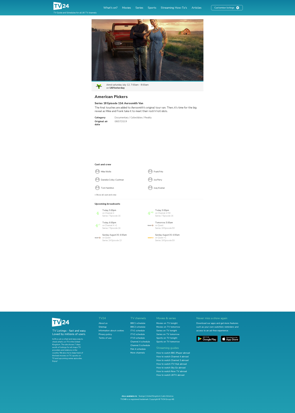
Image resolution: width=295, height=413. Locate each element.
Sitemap (103, 326)
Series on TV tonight (166, 330)
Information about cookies (111, 330)
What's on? (110, 8)
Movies (126, 8)
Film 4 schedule (138, 349)
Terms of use (105, 338)
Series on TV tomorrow (167, 334)
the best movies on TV (61, 355)
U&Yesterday (117, 87)
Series (139, 8)
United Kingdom (153, 396)
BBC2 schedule (137, 326)
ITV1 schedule (137, 330)
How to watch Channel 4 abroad (172, 356)
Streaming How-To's (174, 8)
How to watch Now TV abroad (171, 371)
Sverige (142, 396)
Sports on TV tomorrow (168, 341)
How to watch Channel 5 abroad (172, 360)
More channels (137, 352)
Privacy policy (105, 334)
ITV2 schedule (137, 334)
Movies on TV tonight (166, 323)
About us (103, 323)
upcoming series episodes (70, 358)
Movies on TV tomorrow (168, 326)
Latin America (167, 396)
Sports (152, 8)
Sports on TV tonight (166, 338)
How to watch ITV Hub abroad (171, 364)
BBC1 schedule (137, 323)
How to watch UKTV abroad (170, 375)
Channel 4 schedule (140, 341)
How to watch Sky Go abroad (170, 367)
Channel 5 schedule (140, 345)
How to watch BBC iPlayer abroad (173, 352)
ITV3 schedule (137, 338)
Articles (196, 8)
